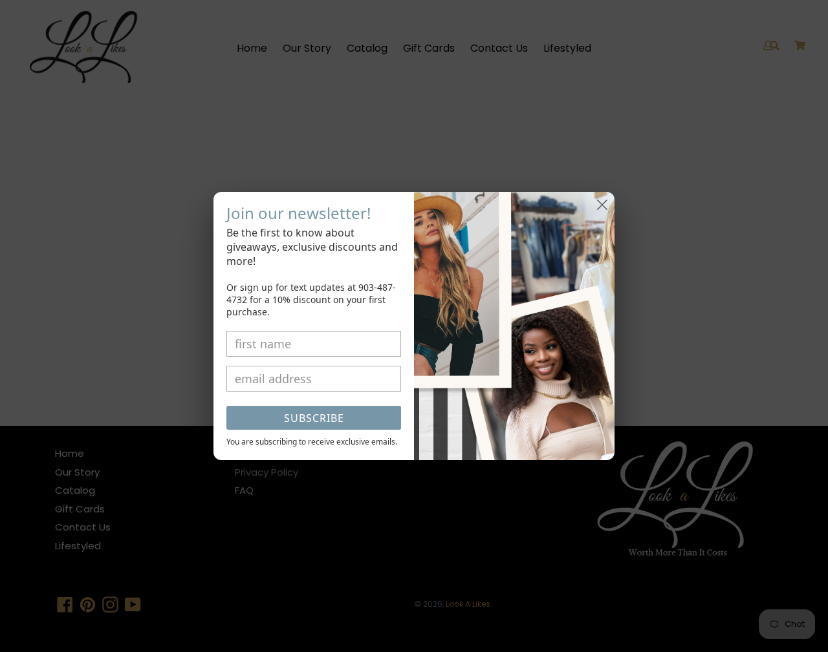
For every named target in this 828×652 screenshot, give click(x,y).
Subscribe (314, 418)
